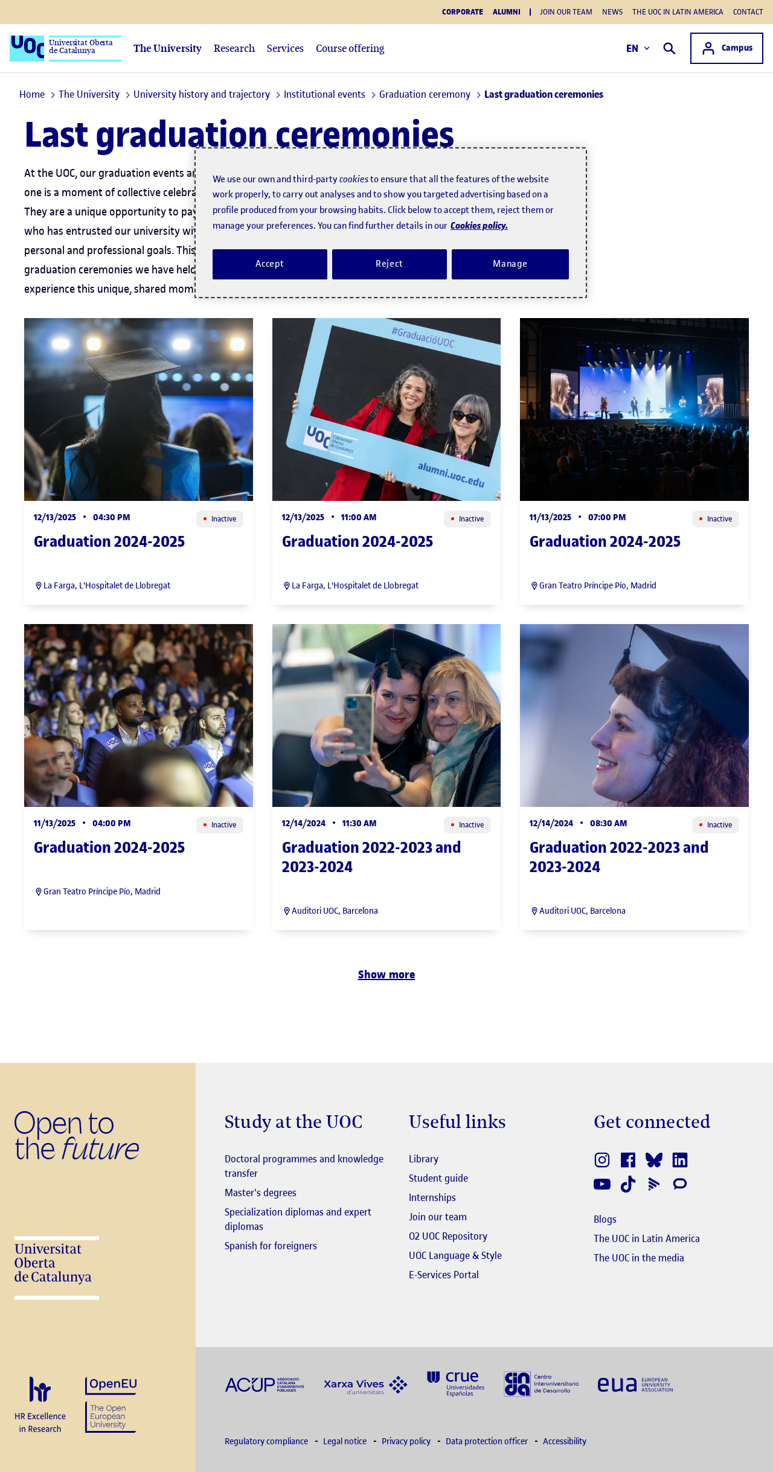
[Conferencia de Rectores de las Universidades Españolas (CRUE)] (455, 1383)
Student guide (438, 1178)
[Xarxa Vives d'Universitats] (366, 1384)
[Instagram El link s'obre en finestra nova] (603, 1160)
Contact (748, 12)
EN (632, 48)
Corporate (462, 12)
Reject (389, 264)
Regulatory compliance (267, 1441)
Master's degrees (261, 1192)
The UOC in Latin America (677, 12)
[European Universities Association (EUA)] (635, 1384)
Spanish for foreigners (271, 1245)
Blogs (605, 1219)
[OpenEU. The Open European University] (110, 1403)
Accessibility (564, 1441)
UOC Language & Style (455, 1255)
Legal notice (345, 1441)
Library (423, 1158)
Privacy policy (407, 1441)
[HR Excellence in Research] (40, 1405)
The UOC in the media (639, 1257)
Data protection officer (488, 1441)
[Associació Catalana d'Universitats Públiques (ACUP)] (264, 1384)
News (612, 12)
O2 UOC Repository (448, 1236)
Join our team (566, 12)
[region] (390, 222)
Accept (269, 264)
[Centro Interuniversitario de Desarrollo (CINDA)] (541, 1383)
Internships (432, 1197)
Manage (510, 264)
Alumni (507, 12)
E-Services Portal (444, 1274)
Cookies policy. (479, 225)
